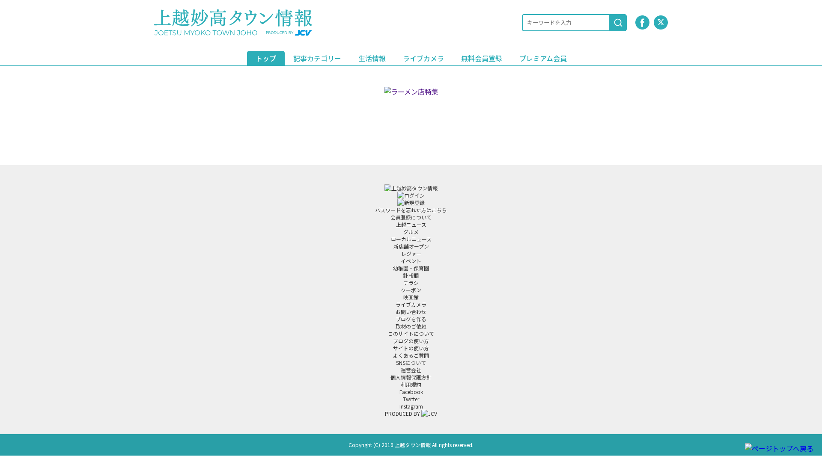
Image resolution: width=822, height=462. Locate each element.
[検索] (618, 22)
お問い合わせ (411, 311)
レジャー (411, 253)
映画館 (411, 297)
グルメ (411, 231)
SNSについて (411, 362)
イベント (411, 260)
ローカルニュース (411, 239)
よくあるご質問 (411, 355)
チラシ (411, 282)
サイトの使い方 (411, 348)
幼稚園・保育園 (411, 268)
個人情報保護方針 (411, 377)
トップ (266, 58)
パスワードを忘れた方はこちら (411, 209)
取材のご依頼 (411, 326)
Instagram (411, 406)
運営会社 (411, 369)
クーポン (411, 289)
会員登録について (411, 217)
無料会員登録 (481, 58)
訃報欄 (411, 275)
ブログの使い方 (411, 340)
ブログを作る (411, 319)
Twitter (411, 399)
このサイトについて (411, 333)
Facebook (411, 391)
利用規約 (411, 384)
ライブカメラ (423, 58)
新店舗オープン (411, 246)
